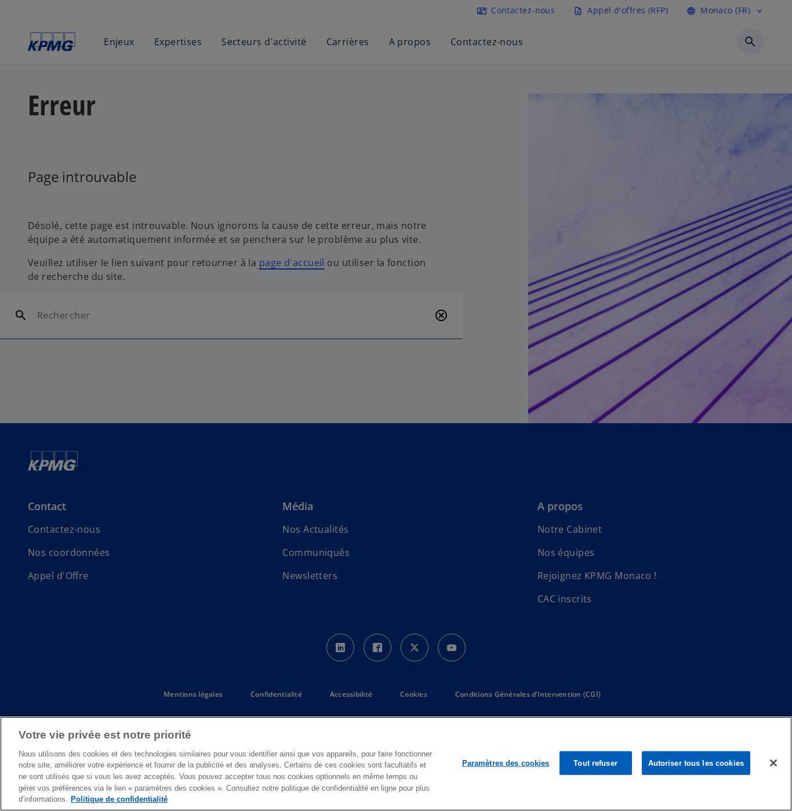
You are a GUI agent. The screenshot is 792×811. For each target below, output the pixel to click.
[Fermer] (773, 763)
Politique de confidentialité (119, 799)
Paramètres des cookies (506, 762)
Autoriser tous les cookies (696, 762)
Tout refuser (595, 762)
